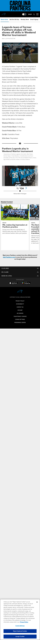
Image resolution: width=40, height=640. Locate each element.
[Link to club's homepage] (3, 13)
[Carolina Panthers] (20, 291)
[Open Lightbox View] (20, 180)
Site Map (20, 310)
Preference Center (20, 322)
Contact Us (20, 307)
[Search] (34, 14)
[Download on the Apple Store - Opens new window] (13, 283)
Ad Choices (20, 313)
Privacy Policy (20, 301)
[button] (20, 52)
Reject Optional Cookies (20, 631)
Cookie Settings (20, 319)
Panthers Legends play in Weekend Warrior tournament (17, 149)
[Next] (26, 188)
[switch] (24, 14)
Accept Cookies (20, 636)
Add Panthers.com (9, 257)
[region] (20, 619)
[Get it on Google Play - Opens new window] (26, 284)
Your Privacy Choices (20, 316)
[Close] (37, 602)
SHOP (30, 14)
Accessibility (20, 304)
